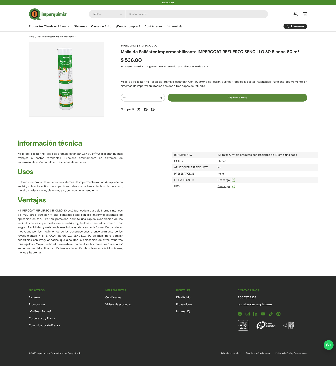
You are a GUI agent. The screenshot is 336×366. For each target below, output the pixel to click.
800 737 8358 (247, 297)
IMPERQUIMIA (128, 45)
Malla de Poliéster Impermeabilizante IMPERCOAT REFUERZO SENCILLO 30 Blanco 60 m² (58, 36)
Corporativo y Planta (42, 318)
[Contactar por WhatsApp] (329, 345)
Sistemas (80, 26)
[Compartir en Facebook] (145, 109)
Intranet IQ (174, 26)
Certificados (113, 297)
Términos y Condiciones (258, 353)
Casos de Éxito (101, 26)
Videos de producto (118, 304)
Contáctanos (154, 26)
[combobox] (178, 14)
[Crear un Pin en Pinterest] (152, 109)
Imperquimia (43, 353)
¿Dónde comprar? (128, 26)
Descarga (224, 180)
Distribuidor (183, 297)
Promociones (37, 304)
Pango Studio (74, 353)
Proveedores (184, 304)
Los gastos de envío (156, 66)
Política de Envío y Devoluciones (291, 353)
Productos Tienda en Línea (47, 26)
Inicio (31, 36)
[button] (305, 14)
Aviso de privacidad (230, 353)
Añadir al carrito (237, 97)
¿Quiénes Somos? (40, 311)
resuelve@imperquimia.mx (255, 304)
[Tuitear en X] (138, 109)
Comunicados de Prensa (44, 325)
